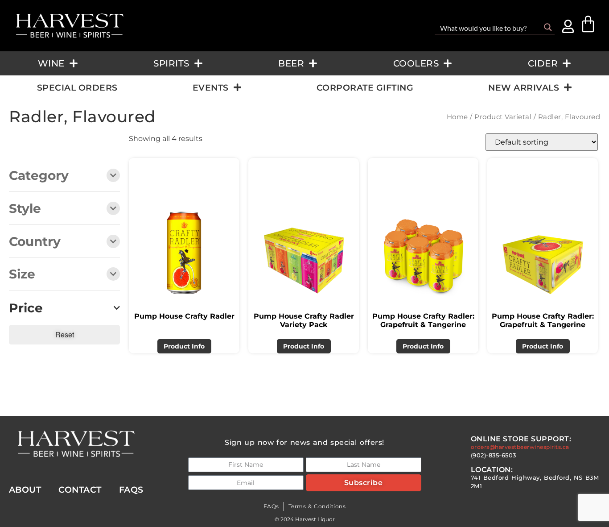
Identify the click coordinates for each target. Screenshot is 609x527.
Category (39, 176)
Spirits (171, 63)
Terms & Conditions (317, 506)
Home (457, 117)
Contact (80, 489)
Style (25, 209)
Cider (543, 63)
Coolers (416, 63)
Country (35, 242)
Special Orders (77, 87)
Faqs (131, 489)
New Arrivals (523, 87)
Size (22, 275)
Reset (64, 334)
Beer (291, 63)
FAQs (271, 506)
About (25, 489)
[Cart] (588, 24)
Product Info (184, 346)
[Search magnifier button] (548, 27)
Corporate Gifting (365, 87)
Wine (51, 63)
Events (211, 87)
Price (26, 308)
